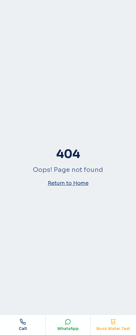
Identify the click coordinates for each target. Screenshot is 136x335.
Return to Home (68, 183)
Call (23, 328)
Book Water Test (113, 328)
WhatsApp (68, 328)
